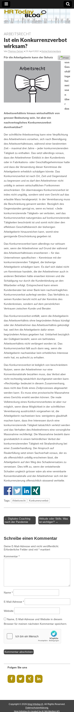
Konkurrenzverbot (38, 500)
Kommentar (12, 556)
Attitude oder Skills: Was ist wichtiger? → (53, 520)
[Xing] (29, 679)
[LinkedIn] (39, 679)
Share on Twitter (17, 490)
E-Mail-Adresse (14, 601)
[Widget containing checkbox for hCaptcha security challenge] (32, 636)
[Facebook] (11, 679)
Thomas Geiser (15, 51)
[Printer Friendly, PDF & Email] (64, 57)
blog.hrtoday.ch (35, 704)
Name (8, 592)
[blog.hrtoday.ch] (37, 16)
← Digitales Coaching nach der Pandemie (17, 520)
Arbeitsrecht (17, 33)
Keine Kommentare (51, 51)
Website (8, 610)
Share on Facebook (8, 490)
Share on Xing (35, 490)
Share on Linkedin (26, 490)
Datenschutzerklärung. (37, 708)
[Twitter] (20, 679)
